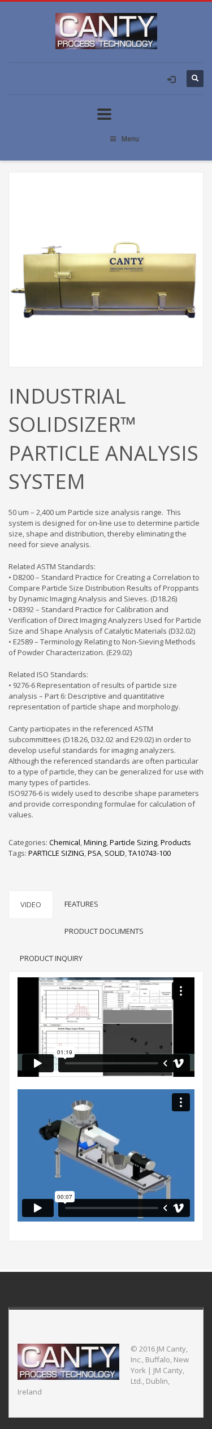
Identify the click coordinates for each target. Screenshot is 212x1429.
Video (30, 904)
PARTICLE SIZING (56, 853)
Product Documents (104, 931)
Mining (95, 842)
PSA (94, 853)
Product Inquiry (51, 958)
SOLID (115, 853)
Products (176, 842)
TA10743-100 (149, 853)
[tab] (30, 904)
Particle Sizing (133, 842)
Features (81, 904)
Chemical (64, 842)
